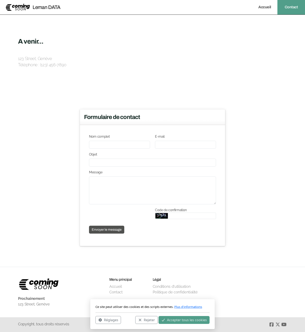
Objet (93, 154)
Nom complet (99, 136)
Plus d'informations (188, 307)
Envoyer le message (107, 229)
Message (95, 172)
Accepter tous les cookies (187, 319)
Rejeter (149, 319)
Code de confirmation (171, 210)
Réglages (111, 319)
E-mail (160, 136)
